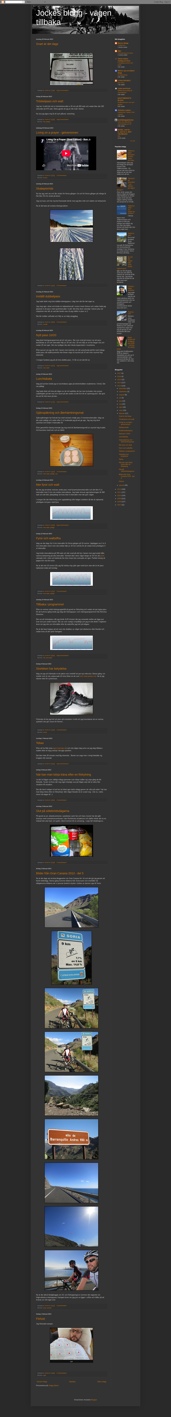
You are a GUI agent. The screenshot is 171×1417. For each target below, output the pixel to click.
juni (120, 401)
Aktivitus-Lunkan (124, 110)
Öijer (119, 51)
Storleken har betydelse (51, 668)
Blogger (94, 1400)
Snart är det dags (47, 44)
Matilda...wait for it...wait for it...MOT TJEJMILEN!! (124, 132)
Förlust (40, 1318)
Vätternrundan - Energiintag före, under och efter (131, 155)
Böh (119, 136)
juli (120, 398)
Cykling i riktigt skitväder (131, 288)
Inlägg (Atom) (54, 1385)
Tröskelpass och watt (49, 101)
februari (122, 413)
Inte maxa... (121, 82)
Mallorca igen (131, 234)
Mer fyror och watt (47, 484)
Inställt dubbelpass (48, 296)
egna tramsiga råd (60, 748)
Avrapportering (122, 75)
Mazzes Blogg (123, 43)
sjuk (44, 1375)
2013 (119, 386)
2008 (119, 502)
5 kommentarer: (62, 285)
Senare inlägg (42, 1382)
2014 (119, 383)
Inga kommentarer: (63, 90)
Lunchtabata (44, 378)
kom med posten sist (88, 676)
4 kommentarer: (62, 800)
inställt (45, 324)
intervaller (46, 368)
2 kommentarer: (62, 175)
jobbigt (48, 121)
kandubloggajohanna (125, 120)
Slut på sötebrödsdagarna (52, 811)
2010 (119, 495)
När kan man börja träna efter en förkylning (63, 774)
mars (121, 410)
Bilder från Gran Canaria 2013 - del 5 (59, 873)
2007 (119, 505)
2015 (119, 380)
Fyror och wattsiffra (48, 538)
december (123, 388)
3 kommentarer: (62, 322)
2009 (119, 499)
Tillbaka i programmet (50, 604)
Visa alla (132, 141)
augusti (122, 395)
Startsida (72, 1382)
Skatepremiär (44, 188)
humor (45, 177)
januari (122, 485)
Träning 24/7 (130, 313)
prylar (45, 732)
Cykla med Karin (124, 88)
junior (102, 556)
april (121, 407)
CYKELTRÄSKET (124, 81)
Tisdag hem (121, 45)
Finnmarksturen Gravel (125, 53)
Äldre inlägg (101, 1382)
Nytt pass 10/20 (46, 335)
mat (56, 474)
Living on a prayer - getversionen (57, 132)
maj (120, 404)
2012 (119, 489)
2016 (119, 376)
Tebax (40, 743)
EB (44, 121)
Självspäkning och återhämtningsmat (59, 412)
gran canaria (47, 1308)
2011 (119, 492)
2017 (119, 373)
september (123, 392)
